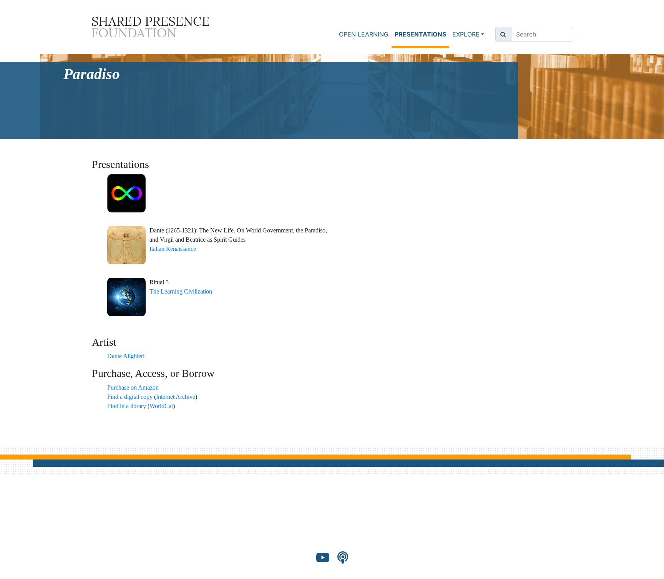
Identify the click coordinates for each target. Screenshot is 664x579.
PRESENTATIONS (422, 34)
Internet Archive (175, 396)
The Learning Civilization (180, 291)
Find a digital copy (130, 396)
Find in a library (126, 406)
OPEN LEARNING (363, 34)
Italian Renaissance (172, 249)
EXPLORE (466, 34)
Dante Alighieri (125, 356)
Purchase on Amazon (133, 387)
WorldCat (161, 406)
